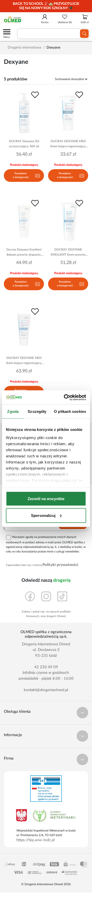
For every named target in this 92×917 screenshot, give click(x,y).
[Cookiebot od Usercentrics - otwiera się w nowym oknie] (65, 397)
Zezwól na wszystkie (46, 499)
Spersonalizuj (43, 515)
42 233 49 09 (46, 667)
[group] (46, 6)
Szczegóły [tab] (37, 411)
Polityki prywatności (60, 565)
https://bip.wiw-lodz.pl (35, 840)
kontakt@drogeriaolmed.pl (46, 690)
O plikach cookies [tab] (70, 411)
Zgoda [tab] (13, 411)
